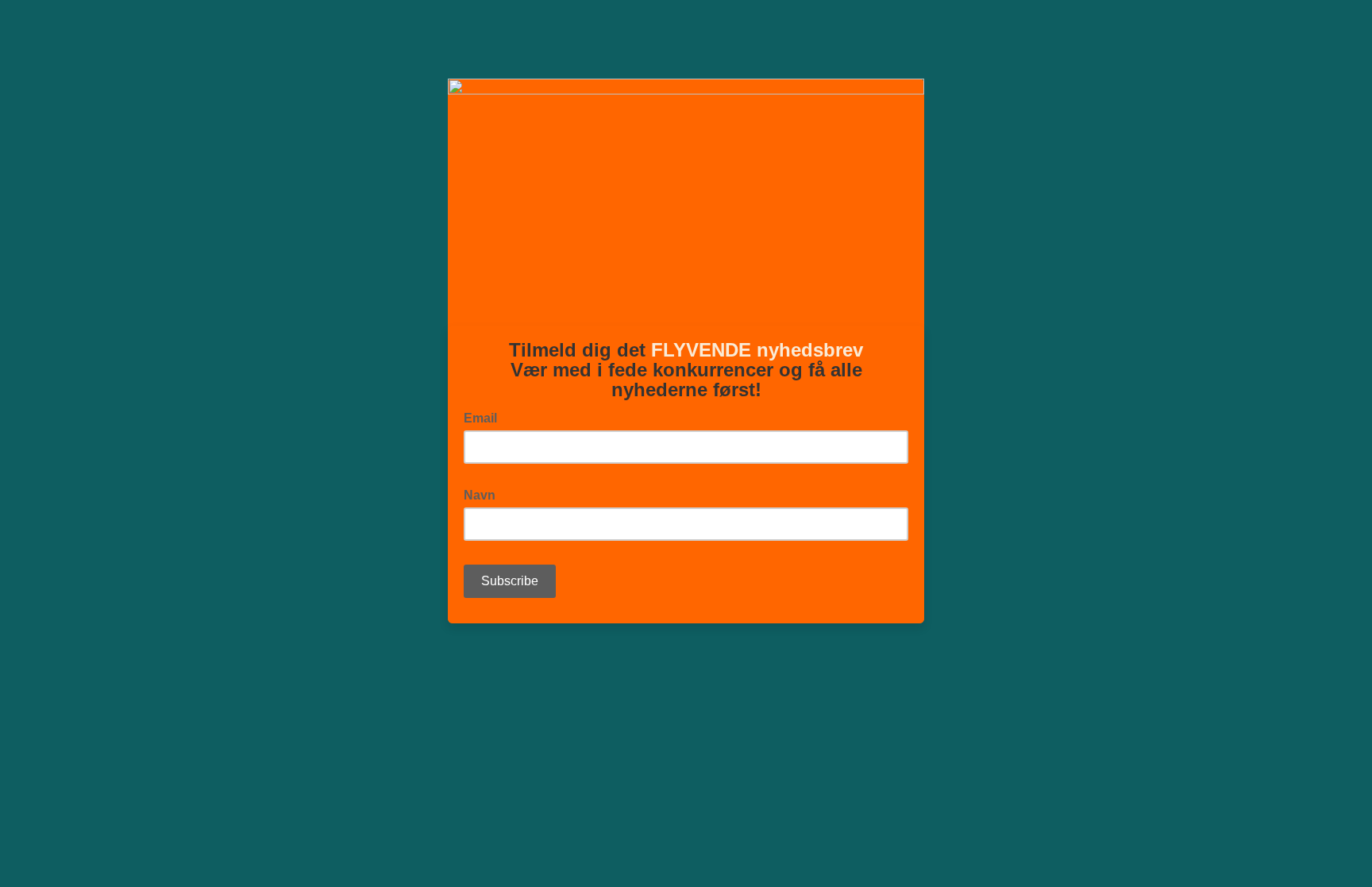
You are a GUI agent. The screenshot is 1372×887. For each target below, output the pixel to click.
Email (485, 417)
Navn (484, 494)
